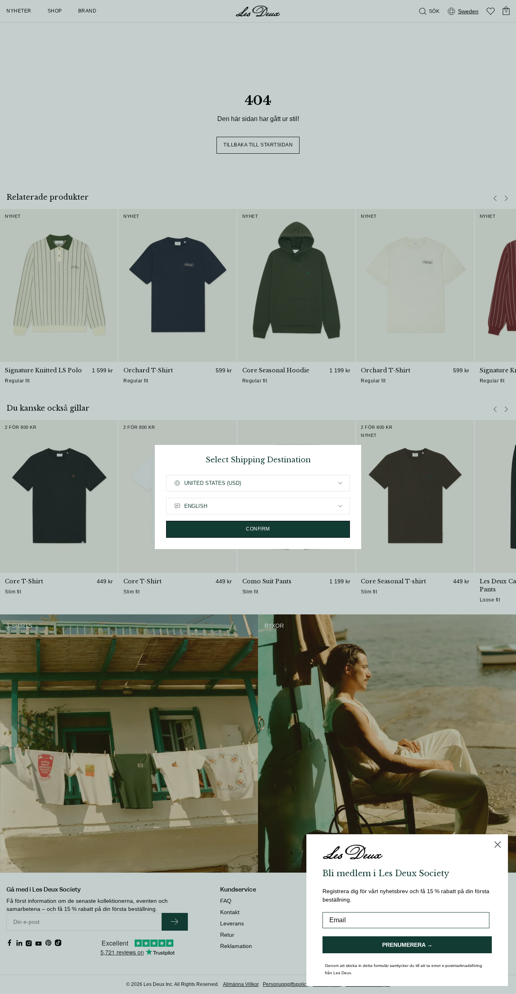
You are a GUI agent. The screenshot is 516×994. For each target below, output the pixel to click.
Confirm (258, 529)
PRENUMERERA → (407, 945)
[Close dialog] (498, 844)
